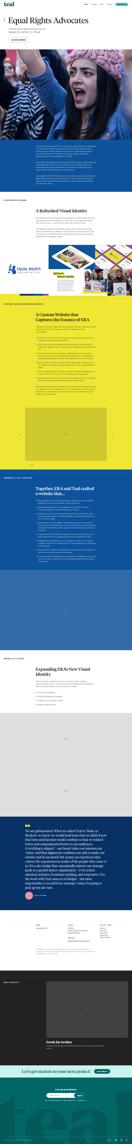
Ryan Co (103, 928)
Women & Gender (74, 933)
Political (71, 928)
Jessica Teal (104, 935)
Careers (109, 1140)
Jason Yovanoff (105, 937)
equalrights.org (41, 928)
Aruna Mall (103, 933)
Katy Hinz (103, 930)
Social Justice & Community (77, 930)
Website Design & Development (79, 941)
